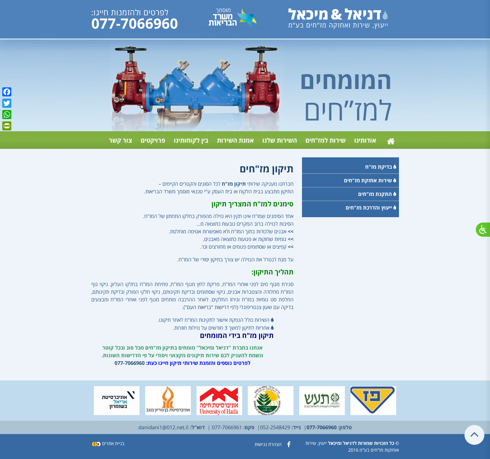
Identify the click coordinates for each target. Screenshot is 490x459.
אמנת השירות (235, 140)
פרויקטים (153, 140)
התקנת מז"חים (375, 194)
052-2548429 (275, 427)
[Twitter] (6, 103)
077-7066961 (226, 427)
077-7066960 (134, 23)
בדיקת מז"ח (379, 166)
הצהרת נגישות (268, 444)
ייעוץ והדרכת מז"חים (369, 207)
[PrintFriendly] (6, 126)
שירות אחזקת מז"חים (368, 180)
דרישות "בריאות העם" (207, 307)
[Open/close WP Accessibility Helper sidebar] (483, 230)
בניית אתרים (113, 443)
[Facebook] (6, 92)
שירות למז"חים (325, 140)
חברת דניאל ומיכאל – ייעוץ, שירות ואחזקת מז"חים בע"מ (389, 140)
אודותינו (365, 140)
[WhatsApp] (6, 114)
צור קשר (120, 140)
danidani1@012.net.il (163, 427)
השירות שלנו (279, 140)
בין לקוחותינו (191, 140)
